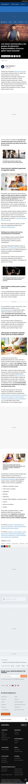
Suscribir (23, 676)
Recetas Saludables (18, 701)
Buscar (26, 719)
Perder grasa (17, 707)
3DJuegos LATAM (18, 768)
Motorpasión (17, 749)
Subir (22, 725)
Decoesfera (3, 760)
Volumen (23, 543)
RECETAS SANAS (15, 4)
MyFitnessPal (11, 227)
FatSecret (3, 227)
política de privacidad (19, 679)
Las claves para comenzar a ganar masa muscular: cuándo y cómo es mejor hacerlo (13, 161)
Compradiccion (4, 762)
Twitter (14, 56)
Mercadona (20, 21)
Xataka (2, 732)
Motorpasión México (18, 774)
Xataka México (4, 768)
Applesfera (3, 735)
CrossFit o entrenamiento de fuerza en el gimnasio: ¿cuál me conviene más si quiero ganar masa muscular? (13, 526)
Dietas (2, 701)
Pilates (10, 21)
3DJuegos (16, 732)
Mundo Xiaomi (4, 739)
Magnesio (5, 21)
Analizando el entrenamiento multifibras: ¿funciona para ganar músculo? (15, 662)
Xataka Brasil (4, 770)
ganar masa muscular (20, 71)
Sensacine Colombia (18, 772)
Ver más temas (5, 714)
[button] (10, 66)
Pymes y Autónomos (18, 760)
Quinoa (12, 665)
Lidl (26, 21)
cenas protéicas (5, 709)
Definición (3, 707)
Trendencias (4, 758)
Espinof (16, 742)
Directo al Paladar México (6, 774)
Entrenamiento (15, 543)
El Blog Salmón (17, 758)
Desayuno (3, 704)
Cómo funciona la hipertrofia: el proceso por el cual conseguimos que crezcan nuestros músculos (13, 279)
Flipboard (17, 56)
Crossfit (18, 665)
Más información (21, 782)
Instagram (15, 685)
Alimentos (8, 543)
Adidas (15, 21)
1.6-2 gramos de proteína (14, 247)
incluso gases (19, 375)
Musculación (4, 696)
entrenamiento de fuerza (19, 704)
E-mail (19, 56)
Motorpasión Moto (18, 751)
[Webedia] (25, 1)
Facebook (12, 56)
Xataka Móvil (4, 734)
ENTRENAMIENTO (5, 4)
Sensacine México (18, 770)
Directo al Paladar (5, 749)
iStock (9, 540)
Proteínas (3, 699)
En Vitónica (5, 159)
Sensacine (16, 740)
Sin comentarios (6, 56)
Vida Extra (16, 734)
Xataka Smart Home (5, 737)
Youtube (12, 685)
